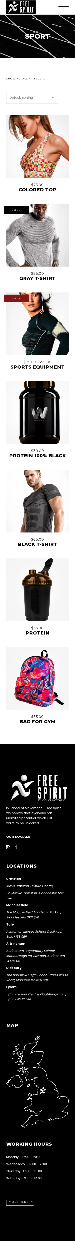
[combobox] (32, 97)
